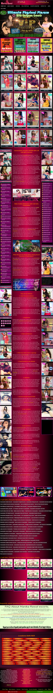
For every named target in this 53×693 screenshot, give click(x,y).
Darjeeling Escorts (46, 211)
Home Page (3, 6)
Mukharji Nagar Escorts (8, 656)
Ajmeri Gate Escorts (46, 647)
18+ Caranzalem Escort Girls (27, 515)
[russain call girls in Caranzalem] (26, 246)
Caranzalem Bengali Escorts (6, 515)
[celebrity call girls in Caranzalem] (26, 285)
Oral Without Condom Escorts (7, 506)
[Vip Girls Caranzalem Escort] (6, 173)
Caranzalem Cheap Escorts (32, 501)
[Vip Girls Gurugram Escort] (20, 100)
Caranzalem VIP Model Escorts (7, 513)
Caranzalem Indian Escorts (6, 501)
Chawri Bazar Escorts (20, 649)
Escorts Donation (34, 6)
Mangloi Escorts (19, 656)
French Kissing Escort (6, 239)
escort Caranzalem (25, 354)
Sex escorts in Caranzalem (45, 524)
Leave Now (44, 283)
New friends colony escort (21, 640)
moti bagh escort (28, 644)
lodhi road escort (6, 642)
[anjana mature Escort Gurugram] (20, 118)
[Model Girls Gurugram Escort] (7, 100)
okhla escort (47, 642)
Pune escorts (45, 194)
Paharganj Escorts (7, 658)
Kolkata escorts (46, 187)
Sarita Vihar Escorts (46, 660)
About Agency (10, 6)
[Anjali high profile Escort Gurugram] (33, 118)
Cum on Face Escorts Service (41, 504)
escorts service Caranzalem (25, 474)
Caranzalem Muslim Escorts (35, 513)
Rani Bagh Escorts (26, 660)
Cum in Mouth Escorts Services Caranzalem (10, 504)
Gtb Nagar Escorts (27, 651)
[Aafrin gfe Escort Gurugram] (20, 137)
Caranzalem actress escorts (6, 526)
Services (18, 6)
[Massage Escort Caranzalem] (47, 338)
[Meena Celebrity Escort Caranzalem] (6, 338)
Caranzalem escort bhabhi (6, 531)
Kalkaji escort (38, 644)
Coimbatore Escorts (47, 209)
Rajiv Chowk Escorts (7, 660)
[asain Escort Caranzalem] (47, 268)
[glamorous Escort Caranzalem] (47, 294)
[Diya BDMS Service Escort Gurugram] (46, 100)
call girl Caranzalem (16, 269)
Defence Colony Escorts (44, 649)
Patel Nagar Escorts (19, 658)
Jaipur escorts (26, 673)
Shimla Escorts (46, 238)
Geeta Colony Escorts (16, 651)
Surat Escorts (46, 230)
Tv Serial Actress (5, 280)
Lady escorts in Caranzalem (6, 529)
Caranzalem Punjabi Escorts (19, 501)
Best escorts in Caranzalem (21, 522)
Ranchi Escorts (46, 228)
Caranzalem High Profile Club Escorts (35, 547)
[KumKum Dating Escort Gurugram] (33, 100)
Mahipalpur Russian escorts (31, 638)
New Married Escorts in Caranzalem (34, 544)
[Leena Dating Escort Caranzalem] (6, 295)
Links (49, 6)
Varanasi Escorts (46, 234)
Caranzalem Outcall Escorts (6, 549)
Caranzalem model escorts (18, 524)
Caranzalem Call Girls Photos (45, 510)
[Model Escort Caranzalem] (47, 355)
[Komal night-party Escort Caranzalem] (6, 382)
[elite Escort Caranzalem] (47, 158)
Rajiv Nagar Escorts (17, 660)
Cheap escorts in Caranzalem (34, 522)
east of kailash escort (37, 642)
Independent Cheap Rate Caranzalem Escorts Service (28, 533)
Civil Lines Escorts (32, 649)
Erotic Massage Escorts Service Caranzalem (10, 540)
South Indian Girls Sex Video (6, 510)
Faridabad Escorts (6, 651)
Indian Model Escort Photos (6, 520)
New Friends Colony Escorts (44, 656)
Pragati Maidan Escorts (44, 658)
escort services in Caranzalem (19, 456)
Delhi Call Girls (7, 638)
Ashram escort (47, 644)
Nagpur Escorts (46, 221)
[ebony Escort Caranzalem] (47, 254)
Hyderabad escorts (47, 196)
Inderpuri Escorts (36, 651)
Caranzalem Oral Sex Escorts (6, 544)
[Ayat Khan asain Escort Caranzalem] (46, 137)
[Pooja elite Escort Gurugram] (7, 137)
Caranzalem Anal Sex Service (45, 501)
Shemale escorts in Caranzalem (7, 522)
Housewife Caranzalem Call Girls (37, 508)
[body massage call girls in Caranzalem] (26, 195)
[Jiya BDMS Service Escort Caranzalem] (6, 309)
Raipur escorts (46, 205)
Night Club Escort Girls (6, 228)
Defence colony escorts (8, 640)
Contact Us (43, 6)
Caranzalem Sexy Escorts (19, 544)
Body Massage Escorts (6, 237)
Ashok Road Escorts (7, 647)
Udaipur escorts (46, 203)
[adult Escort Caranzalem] (6, 426)
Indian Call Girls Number (40, 515)
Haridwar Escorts (46, 219)
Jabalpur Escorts (46, 224)
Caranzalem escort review (6, 524)
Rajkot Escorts (46, 226)
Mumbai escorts (46, 183)
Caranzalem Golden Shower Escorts (8, 542)
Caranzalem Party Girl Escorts (21, 513)
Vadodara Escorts (46, 232)
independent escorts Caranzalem (25, 320)
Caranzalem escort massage (20, 551)
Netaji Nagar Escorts (31, 656)
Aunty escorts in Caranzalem (44, 549)
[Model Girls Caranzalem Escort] (6, 159)
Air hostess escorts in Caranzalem (35, 526)
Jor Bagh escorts (45, 638)
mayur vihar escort (7, 644)
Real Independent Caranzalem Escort (8, 538)
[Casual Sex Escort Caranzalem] (47, 324)
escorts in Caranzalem (22, 217)
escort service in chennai (26, 680)
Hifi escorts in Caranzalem (19, 549)
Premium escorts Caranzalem (19, 529)
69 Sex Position (17, 515)
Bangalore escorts (46, 185)
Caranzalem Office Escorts (6, 547)
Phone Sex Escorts (5, 282)
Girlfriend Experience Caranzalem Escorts (30, 540)
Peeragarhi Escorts (32, 658)
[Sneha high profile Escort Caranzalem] (6, 368)
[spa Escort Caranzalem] (47, 396)
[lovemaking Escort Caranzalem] (47, 410)
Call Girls (3, 8)
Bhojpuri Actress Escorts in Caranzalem (22, 520)
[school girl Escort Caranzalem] (6, 398)
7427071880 (22, 2)
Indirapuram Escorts (46, 651)
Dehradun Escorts (46, 213)
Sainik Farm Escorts (36, 660)
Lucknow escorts (46, 192)
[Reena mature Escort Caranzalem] (6, 352)
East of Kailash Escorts (20, 647)
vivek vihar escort (17, 644)
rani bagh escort (27, 642)
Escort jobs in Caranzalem (32, 549)
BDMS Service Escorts (6, 216)
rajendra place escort (17, 642)
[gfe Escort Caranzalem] (47, 172)
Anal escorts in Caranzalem (19, 531)
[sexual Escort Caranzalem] (6, 467)
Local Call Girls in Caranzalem (37, 517)
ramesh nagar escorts (34, 640)
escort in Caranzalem (20, 181)
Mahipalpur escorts (47, 207)
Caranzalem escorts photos (34, 551)
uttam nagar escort (46, 640)
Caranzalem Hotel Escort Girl (19, 547)
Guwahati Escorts (46, 215)
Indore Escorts (46, 222)
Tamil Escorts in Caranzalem (31, 510)
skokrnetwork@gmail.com (42, 2)
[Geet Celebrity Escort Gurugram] (7, 118)
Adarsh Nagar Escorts (33, 647)
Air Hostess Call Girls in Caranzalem (21, 508)
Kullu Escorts (45, 236)
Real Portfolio (25, 6)
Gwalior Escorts (46, 217)
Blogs (49, 689)
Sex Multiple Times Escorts (20, 506)
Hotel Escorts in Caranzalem (38, 520)
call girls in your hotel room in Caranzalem (28, 535)
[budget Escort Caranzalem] (6, 453)
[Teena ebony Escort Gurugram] (33, 137)
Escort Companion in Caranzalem (7, 533)
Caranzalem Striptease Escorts (34, 506)
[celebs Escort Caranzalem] (47, 368)
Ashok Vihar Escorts (8, 649)
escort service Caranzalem (31, 297)
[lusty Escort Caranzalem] (47, 308)
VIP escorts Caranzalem (28, 402)
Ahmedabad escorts (47, 190)
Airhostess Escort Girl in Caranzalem (26, 538)
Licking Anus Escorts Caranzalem (24, 542)
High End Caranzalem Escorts (7, 517)
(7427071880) (41, 673)
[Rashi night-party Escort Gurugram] (46, 118)
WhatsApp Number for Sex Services (22, 517)
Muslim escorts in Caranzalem (34, 529)
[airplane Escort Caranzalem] (47, 382)
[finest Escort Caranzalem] (6, 412)
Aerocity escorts (18, 638)
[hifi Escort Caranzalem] (6, 440)
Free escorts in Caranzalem (6, 553)
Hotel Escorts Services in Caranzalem (34, 531)
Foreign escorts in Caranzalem (32, 524)
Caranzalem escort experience (20, 526)
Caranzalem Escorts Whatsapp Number (9, 535)
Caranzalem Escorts (27, 155)
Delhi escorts (45, 198)
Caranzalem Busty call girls (6, 508)
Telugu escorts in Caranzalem (6, 551)
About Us (9, 685)
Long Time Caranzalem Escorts (40, 542)
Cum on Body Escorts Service (27, 504)
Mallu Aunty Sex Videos (19, 510)
